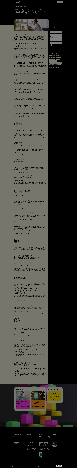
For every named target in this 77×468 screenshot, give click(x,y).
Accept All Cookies (59, 465)
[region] (38, 465)
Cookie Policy (13, 467)
